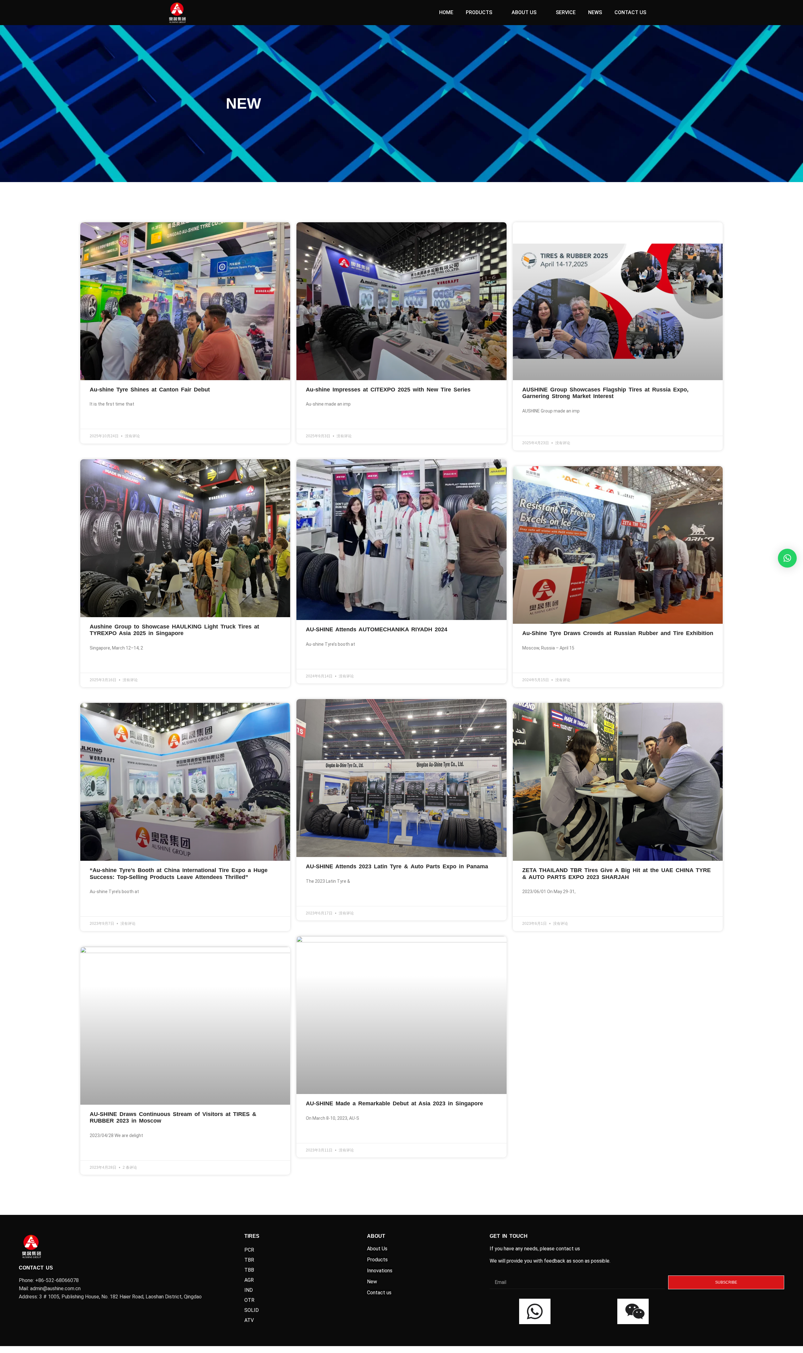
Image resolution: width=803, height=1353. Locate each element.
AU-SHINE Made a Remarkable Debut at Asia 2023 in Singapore (394, 1103)
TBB (249, 1270)
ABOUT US (524, 12)
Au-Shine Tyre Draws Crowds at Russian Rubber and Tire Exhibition (617, 633)
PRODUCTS (479, 12)
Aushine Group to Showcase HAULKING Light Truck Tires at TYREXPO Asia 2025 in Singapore (174, 630)
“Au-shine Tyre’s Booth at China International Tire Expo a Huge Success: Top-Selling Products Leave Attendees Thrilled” (179, 873)
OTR (249, 1300)
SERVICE (566, 12)
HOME (446, 12)
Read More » (102, 420)
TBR (249, 1260)
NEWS (595, 12)
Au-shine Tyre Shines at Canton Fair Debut (150, 389)
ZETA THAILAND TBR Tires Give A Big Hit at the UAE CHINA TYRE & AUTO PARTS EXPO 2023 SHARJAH (616, 873)
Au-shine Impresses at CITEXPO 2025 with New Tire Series (388, 389)
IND (248, 1290)
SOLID (251, 1310)
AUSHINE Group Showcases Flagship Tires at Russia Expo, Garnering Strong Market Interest (605, 393)
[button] (787, 558)
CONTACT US (630, 12)
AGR (249, 1280)
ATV (249, 1320)
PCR (249, 1250)
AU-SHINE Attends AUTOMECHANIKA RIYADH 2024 (376, 629)
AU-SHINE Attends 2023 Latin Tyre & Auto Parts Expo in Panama (397, 866)
